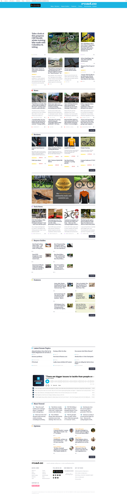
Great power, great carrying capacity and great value (87, 151)
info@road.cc (86, 471)
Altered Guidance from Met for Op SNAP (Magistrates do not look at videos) (41, 352)
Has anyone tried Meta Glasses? (84, 351)
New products (37, 233)
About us (34, 470)
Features (34, 476)
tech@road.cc (84, 473)
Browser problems (37, 356)
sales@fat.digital (89, 475)
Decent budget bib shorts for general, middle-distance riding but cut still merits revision (55, 152)
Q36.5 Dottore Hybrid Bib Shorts (55, 161)
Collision (52, 117)
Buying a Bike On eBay (59, 351)
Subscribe (36, 485)
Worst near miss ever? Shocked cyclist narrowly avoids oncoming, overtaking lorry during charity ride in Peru (55, 106)
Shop (43, 476)
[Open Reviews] (59, 6)
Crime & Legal (86, 117)
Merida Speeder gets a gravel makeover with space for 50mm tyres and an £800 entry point (88, 222)
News (33, 472)
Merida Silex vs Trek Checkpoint (84, 356)
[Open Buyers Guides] (69, 6)
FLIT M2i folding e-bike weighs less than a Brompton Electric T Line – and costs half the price (39, 222)
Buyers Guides (35, 475)
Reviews (33, 473)
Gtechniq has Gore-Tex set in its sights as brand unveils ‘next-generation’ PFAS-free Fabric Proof (55, 222)
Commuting (85, 233)
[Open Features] (76, 6)
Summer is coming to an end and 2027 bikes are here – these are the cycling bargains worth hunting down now (71, 222)
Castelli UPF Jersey (69, 148)
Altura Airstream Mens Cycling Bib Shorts (54, 148)
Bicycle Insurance (46, 478)
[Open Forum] (82, 6)
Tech (33, 478)
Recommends (45, 475)
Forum (43, 470)
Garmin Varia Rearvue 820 (38, 148)
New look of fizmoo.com (60, 356)
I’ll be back (35, 362)
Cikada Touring (85, 148)
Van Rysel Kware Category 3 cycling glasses (69, 162)
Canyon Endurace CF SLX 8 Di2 (88, 161)
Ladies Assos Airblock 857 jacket (62, 362)
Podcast (44, 473)
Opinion (44, 472)
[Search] (1, 1)
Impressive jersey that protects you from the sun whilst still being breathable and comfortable (71, 152)
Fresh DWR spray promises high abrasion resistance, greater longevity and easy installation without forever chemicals (54, 230)
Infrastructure (37, 117)
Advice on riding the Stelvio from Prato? (84, 362)
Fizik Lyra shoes (36, 160)
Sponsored (92, 294)
